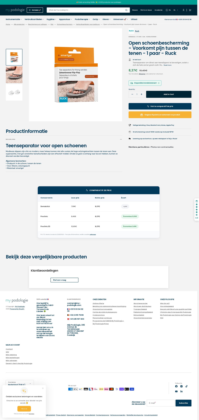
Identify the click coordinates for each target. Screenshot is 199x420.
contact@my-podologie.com (74, 304)
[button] (190, 10)
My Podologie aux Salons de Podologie (175, 315)
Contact (9, 349)
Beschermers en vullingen (37, 24)
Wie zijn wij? (165, 304)
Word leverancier (141, 304)
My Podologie (20, 306)
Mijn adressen (11, 360)
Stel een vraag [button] (59, 280)
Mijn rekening (11, 355)
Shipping (142, 74)
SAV (7, 352)
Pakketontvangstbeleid (143, 312)
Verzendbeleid (90, 415)
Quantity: (132, 89)
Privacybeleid (61, 415)
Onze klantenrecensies (143, 318)
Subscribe (183, 403)
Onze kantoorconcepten (102, 309)
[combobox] (88, 10)
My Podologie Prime (101, 324)
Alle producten (19, 24)
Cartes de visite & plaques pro (105, 312)
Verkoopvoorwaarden (117, 415)
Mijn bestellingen (13, 358)
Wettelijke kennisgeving (134, 415)
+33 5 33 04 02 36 (75, 310)
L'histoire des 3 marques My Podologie (175, 312)
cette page (93, 234)
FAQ (161, 318)
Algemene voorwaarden (75, 415)
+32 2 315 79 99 (76, 315)
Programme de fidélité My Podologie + (108, 321)
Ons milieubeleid (167, 306)
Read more (167, 65)
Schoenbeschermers (64, 24)
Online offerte (98, 304)
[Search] (127, 10)
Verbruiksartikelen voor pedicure (88, 24)
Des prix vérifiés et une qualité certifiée (175, 309)
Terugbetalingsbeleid (47, 415)
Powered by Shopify (17, 309)
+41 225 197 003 (77, 319)
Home (8, 24)
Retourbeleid (139, 315)
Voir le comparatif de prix (161, 106)
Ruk (52, 24)
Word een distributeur (142, 306)
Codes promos (99, 315)
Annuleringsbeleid (150, 415)
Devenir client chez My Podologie (19, 363)
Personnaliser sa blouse (102, 318)
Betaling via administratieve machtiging (109, 306)
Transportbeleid (140, 309)
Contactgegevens (102, 415)
